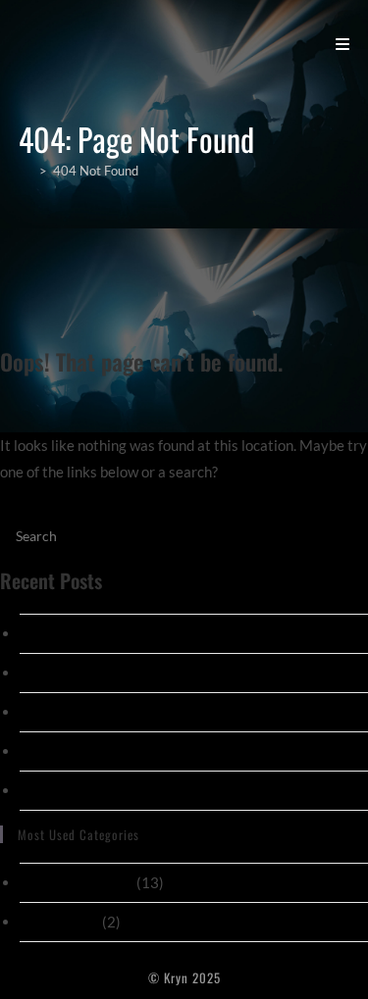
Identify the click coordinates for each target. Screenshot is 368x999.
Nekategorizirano (76, 882)
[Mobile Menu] (343, 43)
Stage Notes (59, 921)
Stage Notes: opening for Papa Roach (138, 672)
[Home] (26, 170)
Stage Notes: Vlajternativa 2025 (125, 633)
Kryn (44, 42)
